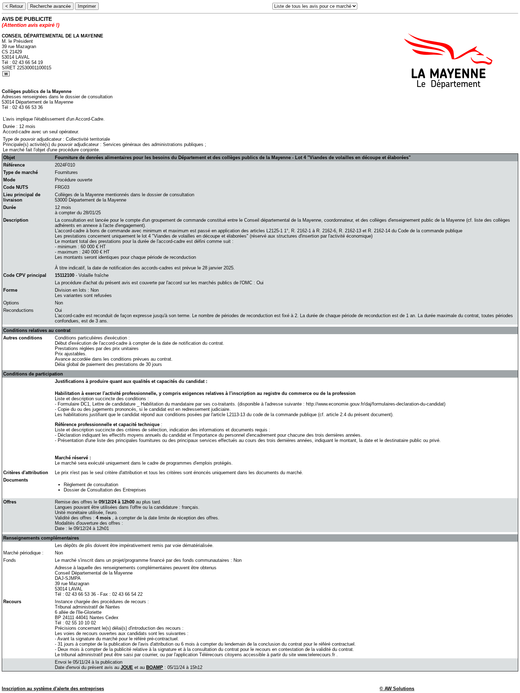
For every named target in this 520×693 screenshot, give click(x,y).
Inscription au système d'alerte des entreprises (53, 688)
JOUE (127, 667)
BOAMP (154, 667)
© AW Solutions (397, 688)
